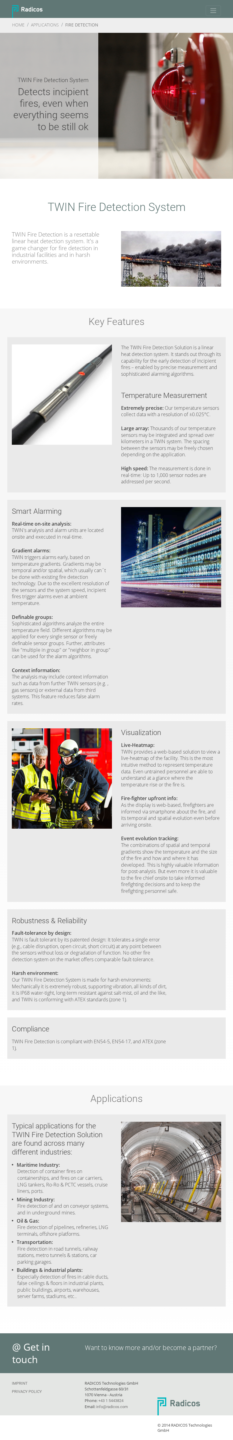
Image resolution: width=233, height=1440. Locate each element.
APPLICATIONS (45, 25)
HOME (18, 25)
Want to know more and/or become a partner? (151, 1347)
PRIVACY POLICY (27, 1391)
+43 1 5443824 (110, 1400)
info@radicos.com (112, 1406)
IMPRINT (20, 1383)
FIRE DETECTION (81, 25)
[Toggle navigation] (213, 10)
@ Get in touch (31, 1353)
